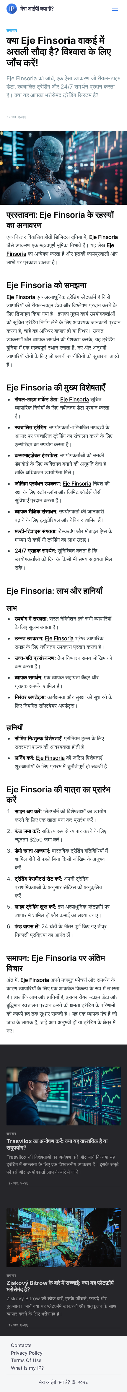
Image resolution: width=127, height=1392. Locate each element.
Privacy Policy (27, 1353)
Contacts (21, 1345)
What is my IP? (27, 1368)
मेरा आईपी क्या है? (54, 1382)
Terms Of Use (26, 1360)
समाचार (11, 30)
